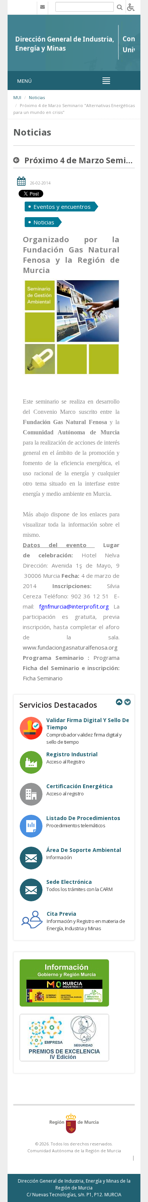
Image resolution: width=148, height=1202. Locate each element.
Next (127, 702)
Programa (106, 657)
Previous (119, 702)
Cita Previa (61, 913)
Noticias (37, 97)
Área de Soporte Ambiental (83, 849)
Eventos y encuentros (62, 206)
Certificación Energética (79, 786)
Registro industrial (72, 754)
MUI (17, 97)
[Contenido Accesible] (131, 6)
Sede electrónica (69, 881)
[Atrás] (17, 160)
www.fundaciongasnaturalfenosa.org (70, 647)
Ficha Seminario (43, 678)
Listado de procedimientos (83, 818)
